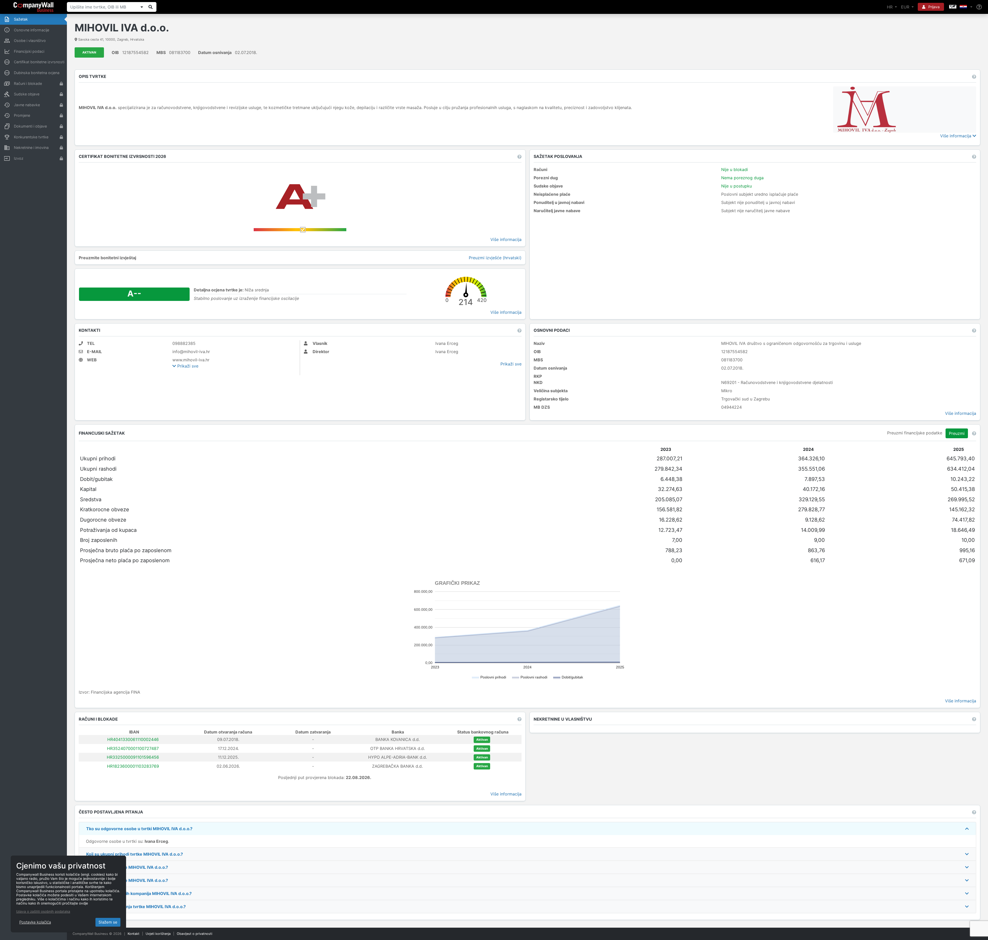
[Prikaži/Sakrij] (142, 7)
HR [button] (890, 7)
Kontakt (133, 934)
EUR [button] (906, 7)
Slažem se (108, 922)
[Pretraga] (150, 7)
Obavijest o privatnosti (194, 934)
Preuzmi (957, 433)
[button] (960, 7)
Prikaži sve (187, 366)
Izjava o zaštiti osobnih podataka (43, 911)
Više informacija (956, 135)
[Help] (979, 7)
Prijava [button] (933, 7)
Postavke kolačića (35, 922)
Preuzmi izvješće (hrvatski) (495, 257)
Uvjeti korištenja (158, 934)
